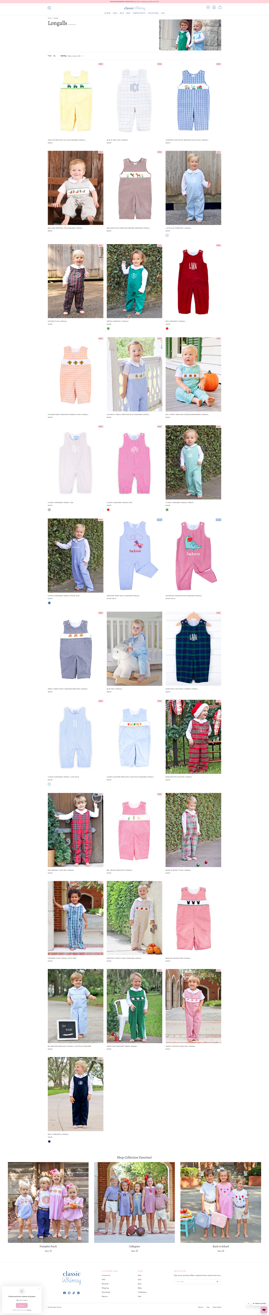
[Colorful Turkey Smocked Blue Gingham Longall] (134, 374)
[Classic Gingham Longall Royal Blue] (75, 555)
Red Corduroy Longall (176, 321)
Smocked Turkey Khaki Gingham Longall (124, 958)
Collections (153, 13)
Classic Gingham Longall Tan (60, 502)
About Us (200, 1307)
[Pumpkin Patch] (48, 1202)
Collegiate (134, 1246)
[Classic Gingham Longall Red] (134, 462)
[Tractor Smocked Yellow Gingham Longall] (75, 100)
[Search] (49, 7)
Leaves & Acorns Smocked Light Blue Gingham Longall (130, 777)
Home (49, 18)
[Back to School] (220, 1202)
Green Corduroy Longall (118, 321)
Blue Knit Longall (114, 689)
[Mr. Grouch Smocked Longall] (134, 830)
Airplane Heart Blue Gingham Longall (123, 596)
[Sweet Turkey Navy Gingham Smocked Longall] (75, 649)
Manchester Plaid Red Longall (179, 777)
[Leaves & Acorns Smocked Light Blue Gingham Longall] (134, 737)
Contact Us (106, 1275)
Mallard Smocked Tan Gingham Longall (65, 228)
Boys (122, 13)
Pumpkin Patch (139, 13)
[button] (220, 7)
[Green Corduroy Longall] (134, 281)
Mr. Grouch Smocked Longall (120, 870)
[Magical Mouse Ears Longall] (193, 918)
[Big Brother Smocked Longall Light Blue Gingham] (75, 1006)
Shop (47, 1251)
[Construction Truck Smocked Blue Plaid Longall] (193, 100)
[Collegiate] (134, 1202)
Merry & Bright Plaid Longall (178, 870)
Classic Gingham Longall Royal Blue (64, 596)
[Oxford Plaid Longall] (75, 281)
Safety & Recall (217, 1307)
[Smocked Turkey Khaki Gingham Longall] (134, 918)
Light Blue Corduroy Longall (178, 228)
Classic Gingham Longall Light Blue (63, 777)
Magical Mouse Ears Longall (178, 958)
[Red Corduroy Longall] (193, 281)
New (108, 13)
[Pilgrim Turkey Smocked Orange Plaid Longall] (75, 374)
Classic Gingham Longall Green (179, 502)
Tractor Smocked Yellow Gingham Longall (67, 140)
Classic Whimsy (56, 1307)
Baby (128, 13)
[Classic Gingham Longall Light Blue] (75, 737)
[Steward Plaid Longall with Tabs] (75, 918)
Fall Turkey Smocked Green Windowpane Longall (187, 414)
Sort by (63, 56)
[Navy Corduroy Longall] (75, 1094)
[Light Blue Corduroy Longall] (193, 188)
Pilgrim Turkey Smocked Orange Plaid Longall (68, 414)
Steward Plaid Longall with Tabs (62, 958)
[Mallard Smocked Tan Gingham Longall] (75, 188)
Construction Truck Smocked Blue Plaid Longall (187, 140)
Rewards (105, 1284)
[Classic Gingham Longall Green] (193, 462)
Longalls (55, 18)
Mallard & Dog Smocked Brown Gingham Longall (128, 228)
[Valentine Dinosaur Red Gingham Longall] (193, 555)
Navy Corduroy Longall (58, 1134)
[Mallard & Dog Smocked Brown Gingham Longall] (134, 188)
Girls (115, 13)
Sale (163, 13)
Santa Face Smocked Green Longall (122, 1046)
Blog (208, 1307)
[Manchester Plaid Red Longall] (193, 737)
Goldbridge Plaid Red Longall (61, 870)
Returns (105, 1296)
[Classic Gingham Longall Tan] (75, 462)
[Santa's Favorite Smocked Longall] (193, 1006)
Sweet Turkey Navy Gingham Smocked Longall (68, 689)
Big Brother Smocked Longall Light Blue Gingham (69, 1046)
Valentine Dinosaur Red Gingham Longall (184, 596)
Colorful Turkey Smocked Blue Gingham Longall (128, 414)
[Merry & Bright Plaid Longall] (193, 830)
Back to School (221, 1246)
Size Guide (106, 1292)
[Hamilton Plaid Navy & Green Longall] (193, 649)
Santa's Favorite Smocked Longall (181, 1046)
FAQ (103, 1280)
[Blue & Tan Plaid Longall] (134, 100)
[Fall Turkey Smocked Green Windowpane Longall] (193, 374)
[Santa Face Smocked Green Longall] (134, 1006)
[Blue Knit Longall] (134, 649)
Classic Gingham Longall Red (119, 502)
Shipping (105, 1288)
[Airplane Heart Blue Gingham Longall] (134, 555)
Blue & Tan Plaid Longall (117, 140)
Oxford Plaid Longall (57, 321)
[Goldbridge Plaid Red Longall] (75, 830)
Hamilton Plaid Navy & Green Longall (182, 689)
